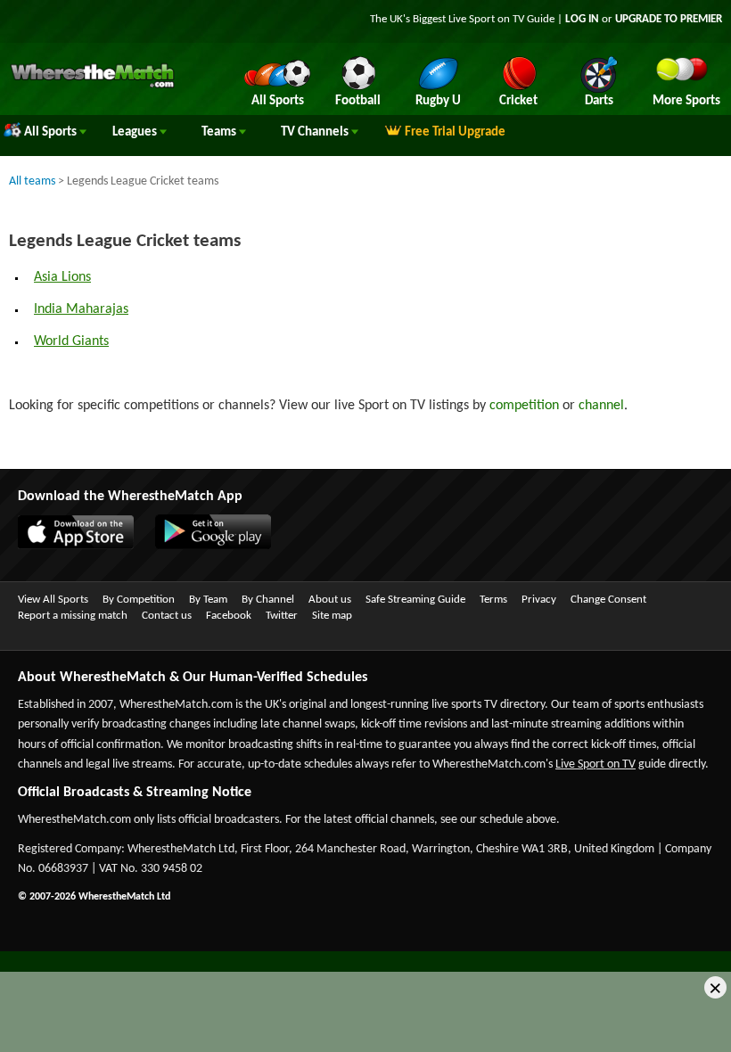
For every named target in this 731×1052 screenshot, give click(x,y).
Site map (332, 615)
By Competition (139, 599)
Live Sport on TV (595, 764)
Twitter (282, 615)
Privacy (539, 599)
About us (329, 599)
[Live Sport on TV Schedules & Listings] (92, 85)
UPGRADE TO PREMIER (668, 19)
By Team (208, 599)
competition (524, 406)
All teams (32, 181)
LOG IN (582, 19)
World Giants (71, 341)
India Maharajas (81, 309)
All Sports (51, 132)
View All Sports (53, 599)
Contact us (167, 615)
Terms (493, 599)
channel (601, 406)
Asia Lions (62, 277)
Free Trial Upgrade (455, 132)
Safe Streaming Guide (415, 599)
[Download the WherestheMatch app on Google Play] (204, 545)
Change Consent (608, 599)
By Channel (268, 599)
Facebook (228, 615)
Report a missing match (72, 615)
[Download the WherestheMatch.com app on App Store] (67, 545)
